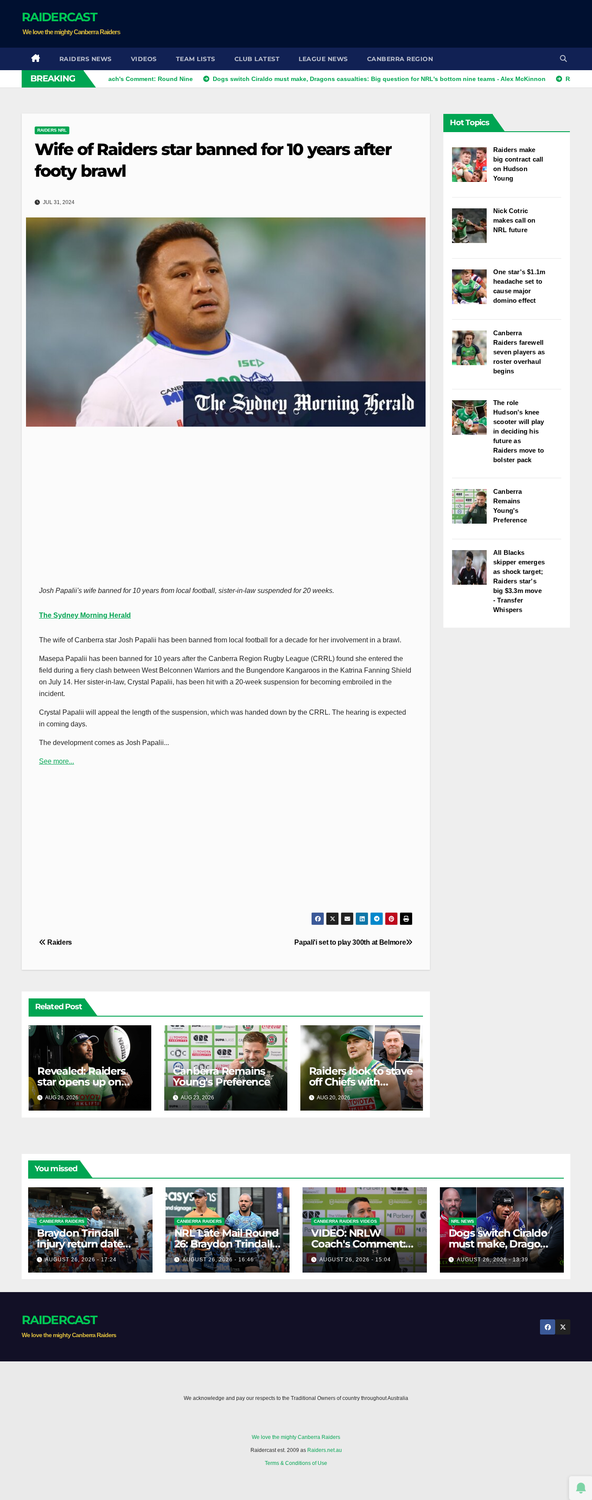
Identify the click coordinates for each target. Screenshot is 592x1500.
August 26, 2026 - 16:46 (218, 1260)
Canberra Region (400, 59)
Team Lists (195, 59)
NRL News (462, 1221)
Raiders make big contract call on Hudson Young (518, 164)
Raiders (59, 942)
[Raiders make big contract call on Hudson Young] (472, 169)
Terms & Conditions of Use (296, 1463)
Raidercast (59, 17)
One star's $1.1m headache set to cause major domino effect (519, 286)
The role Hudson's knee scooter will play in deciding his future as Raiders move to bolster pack (518, 431)
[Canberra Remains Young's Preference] (472, 511)
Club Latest (257, 59)
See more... (56, 761)
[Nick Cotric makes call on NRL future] (472, 230)
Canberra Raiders (62, 1221)
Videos (144, 59)
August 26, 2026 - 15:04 (355, 1260)
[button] (563, 58)
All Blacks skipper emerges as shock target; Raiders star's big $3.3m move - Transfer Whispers (519, 581)
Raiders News (85, 59)
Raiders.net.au (324, 1450)
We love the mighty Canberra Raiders (296, 1437)
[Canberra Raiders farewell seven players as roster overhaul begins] (472, 352)
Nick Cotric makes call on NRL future (514, 220)
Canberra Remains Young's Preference (221, 1076)
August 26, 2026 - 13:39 (492, 1260)
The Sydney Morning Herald (85, 615)
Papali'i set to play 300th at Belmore (350, 942)
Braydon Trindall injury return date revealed (80, 1244)
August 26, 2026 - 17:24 (81, 1260)
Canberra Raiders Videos (345, 1221)
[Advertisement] (412, 23)
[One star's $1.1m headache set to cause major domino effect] (472, 291)
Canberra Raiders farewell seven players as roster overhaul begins (519, 352)
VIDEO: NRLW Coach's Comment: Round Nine (358, 1244)
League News (323, 59)
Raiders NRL (52, 130)
